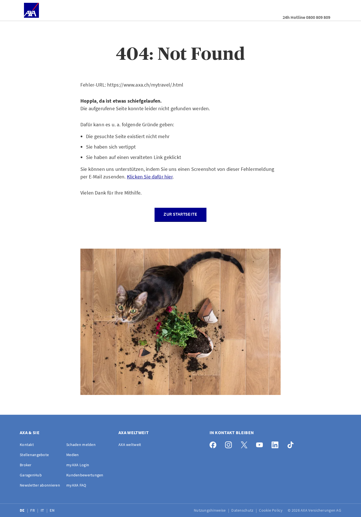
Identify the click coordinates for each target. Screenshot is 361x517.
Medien (72, 454)
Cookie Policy (271, 510)
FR (33, 510)
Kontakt (27, 444)
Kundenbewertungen (85, 475)
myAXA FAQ (76, 485)
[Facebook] (214, 443)
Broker (26, 464)
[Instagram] (230, 443)
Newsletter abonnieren (40, 485)
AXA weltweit (129, 444)
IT (43, 510)
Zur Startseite (180, 214)
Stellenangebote (34, 454)
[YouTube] (261, 443)
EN (53, 510)
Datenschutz (242, 510)
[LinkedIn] (276, 443)
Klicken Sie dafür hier (150, 176)
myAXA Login (77, 464)
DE (23, 510)
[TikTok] (292, 443)
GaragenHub (31, 475)
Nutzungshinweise (210, 510)
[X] (245, 443)
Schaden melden (81, 444)
